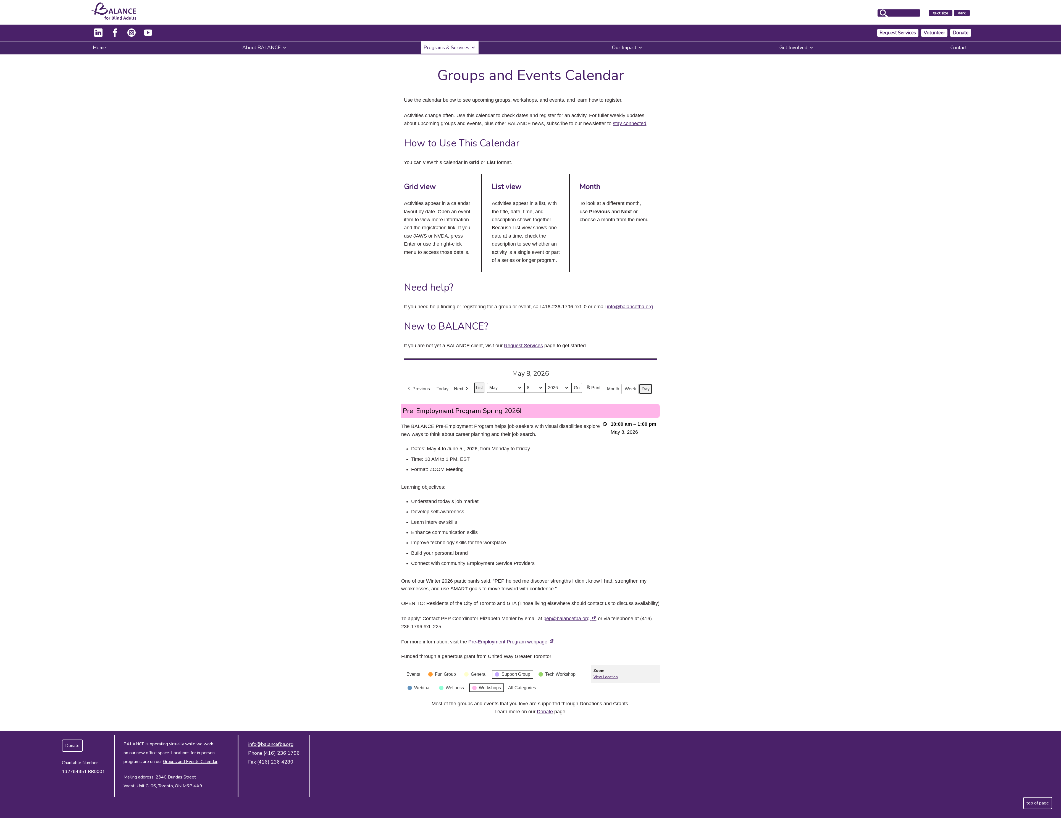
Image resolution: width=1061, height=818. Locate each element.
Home (99, 47)
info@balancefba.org (630, 306)
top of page (1037, 803)
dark (964, 13)
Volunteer (934, 33)
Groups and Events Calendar (190, 762)
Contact (958, 47)
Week (630, 388)
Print (593, 389)
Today (442, 388)
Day (646, 388)
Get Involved (793, 47)
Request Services (897, 33)
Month (613, 388)
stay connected (629, 123)
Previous (421, 388)
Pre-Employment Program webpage (511, 642)
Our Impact (624, 47)
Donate (960, 33)
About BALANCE (261, 47)
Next (458, 388)
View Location (605, 677)
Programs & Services (446, 47)
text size (940, 13)
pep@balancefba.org (570, 618)
